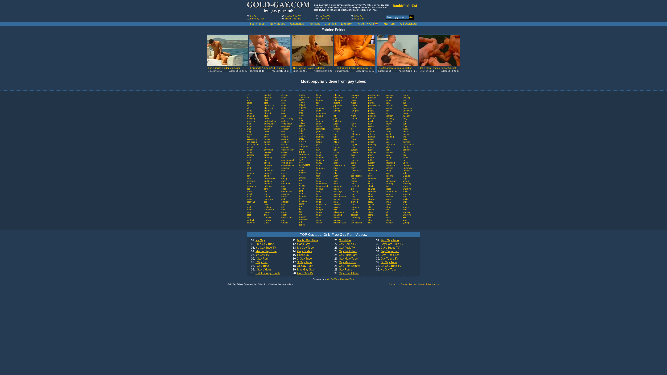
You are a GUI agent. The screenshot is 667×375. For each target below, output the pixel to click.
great (318, 139)
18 (248, 95)
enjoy (301, 139)
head (318, 173)
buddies (268, 181)
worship (406, 212)
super (388, 189)
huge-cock (321, 204)
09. (261, 269)
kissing (337, 129)
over (353, 155)
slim (370, 217)
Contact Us (394, 284)
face (301, 162)
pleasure (355, 199)
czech (284, 173)
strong (389, 171)
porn (353, 210)
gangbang (321, 113)
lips (335, 155)
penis (353, 178)
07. (259, 262)
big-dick (267, 95)
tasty (388, 217)
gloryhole (320, 129)
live (335, 158)
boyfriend (268, 150)
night (353, 116)
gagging (320, 108)
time (405, 126)
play (353, 197)
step (388, 142)
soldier (389, 108)
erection (302, 141)
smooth (389, 98)
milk (335, 210)
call (265, 191)
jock (335, 119)
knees (336, 134)
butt (265, 189)
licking (337, 152)
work (405, 210)
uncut (405, 163)
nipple (354, 119)
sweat (388, 202)
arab (249, 129)
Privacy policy (432, 284)
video (405, 173)
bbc (248, 189)
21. (342, 240)
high (318, 176)
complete (285, 126)
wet (404, 197)
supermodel (391, 191)
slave (370, 212)
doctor (284, 212)
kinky (336, 126)
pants (353, 163)
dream (302, 102)
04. (264, 251)
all (248, 108)
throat (405, 113)
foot (300, 214)
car (265, 202)
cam (266, 194)
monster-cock (340, 223)
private (371, 103)
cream (284, 145)
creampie (285, 147)
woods (406, 207)
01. (258, 240)
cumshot (285, 168)
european (303, 147)
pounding (355, 217)
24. (345, 251)
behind (250, 210)
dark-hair (285, 184)
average (250, 155)
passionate (356, 171)
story (388, 155)
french (302, 225)
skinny (371, 210)
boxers (267, 145)
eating (302, 123)
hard (318, 165)
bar (248, 176)
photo (353, 184)
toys (405, 139)
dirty (283, 210)
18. (303, 266)
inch (318, 217)
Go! (411, 17)
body (266, 119)
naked (354, 106)
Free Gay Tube (257, 19)
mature (337, 199)
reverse (371, 137)
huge (318, 202)
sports (388, 129)
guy (318, 145)
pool (353, 204)
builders (268, 184)
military (337, 207)
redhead (372, 132)
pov (352, 220)
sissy (370, 202)
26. (346, 258)
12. (301, 244)
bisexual (268, 98)
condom (285, 129)
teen (405, 100)
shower (371, 199)
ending (302, 136)
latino (336, 142)
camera (267, 197)
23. (344, 247)
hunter (319, 215)
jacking (337, 103)
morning (355, 95)
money (337, 217)
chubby (267, 220)
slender (371, 215)
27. (345, 262)
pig (352, 194)
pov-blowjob (357, 223)
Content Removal (409, 284)
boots (266, 132)
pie (352, 189)
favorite (302, 178)
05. (260, 255)
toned (405, 132)
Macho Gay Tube (293, 19)
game (319, 111)
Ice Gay (253, 16)
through (406, 116)
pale (353, 158)
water (405, 191)
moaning (338, 215)
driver (301, 110)
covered (285, 139)
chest (266, 215)
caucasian (269, 210)
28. (347, 266)
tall (387, 212)
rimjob (371, 142)
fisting (301, 204)
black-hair (268, 108)
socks (388, 100)
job (335, 116)
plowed (354, 202)
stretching (390, 163)
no (352, 121)
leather (337, 147)
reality (371, 126)
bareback (251, 181)
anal (249, 124)
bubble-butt (269, 178)
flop (300, 212)
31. (387, 240)
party (353, 168)
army (249, 132)
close (283, 106)
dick (283, 199)
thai (404, 103)
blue (266, 116)
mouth (354, 98)
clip (283, 103)
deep (283, 189)
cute (283, 171)
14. (302, 251)
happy (319, 163)
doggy (284, 215)
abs (248, 100)
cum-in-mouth (287, 160)
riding (371, 139)
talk (387, 210)
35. (387, 255)
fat (300, 175)
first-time (303, 201)
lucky (336, 176)
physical (355, 186)
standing (390, 137)
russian (371, 163)
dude (301, 115)
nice (353, 113)
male (336, 181)
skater (371, 204)
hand (318, 155)
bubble (267, 176)
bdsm (249, 191)
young (406, 223)
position (354, 215)
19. (303, 269)
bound (267, 142)
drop (301, 113)
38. (388, 266)
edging (302, 128)
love (335, 171)
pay (352, 173)
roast (370, 150)
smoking (390, 95)
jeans (336, 108)
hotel (318, 197)
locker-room (339, 165)
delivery (285, 194)
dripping (303, 108)
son (387, 113)
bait (248, 165)
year (405, 220)
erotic (301, 144)
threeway (407, 111)
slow (370, 220)
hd (317, 171)
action (249, 103)
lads (335, 137)
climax (284, 100)
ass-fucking (252, 139)
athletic (250, 150)
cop (283, 132)
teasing (406, 98)
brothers (268, 165)
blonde (267, 111)
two (404, 160)
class (266, 223)
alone (249, 111)
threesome (408, 108)
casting (267, 207)
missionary (339, 212)
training (406, 142)
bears (249, 199)
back (249, 160)
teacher (389, 223)
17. (302, 262)
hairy (318, 152)
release (371, 134)
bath (249, 184)
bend (249, 212)
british (267, 163)
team (405, 95)
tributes (406, 147)
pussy (371, 119)
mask (336, 189)
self (370, 176)
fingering (303, 196)
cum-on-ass (287, 163)
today (405, 129)
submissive (391, 181)
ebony (302, 126)
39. (386, 269)
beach (250, 194)
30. (346, 273)
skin (370, 207)
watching (407, 189)
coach (284, 113)
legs (335, 150)
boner (267, 129)
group (319, 142)
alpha (249, 113)
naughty (355, 111)
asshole (250, 147)
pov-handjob (374, 95)
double (284, 223)
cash (266, 204)
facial (301, 167)
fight (301, 191)
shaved (371, 189)
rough (371, 158)
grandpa (320, 137)
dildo (283, 204)
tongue (406, 134)
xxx (404, 217)
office (353, 126)
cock (283, 116)
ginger (319, 124)
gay (318, 119)
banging (250, 173)
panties (354, 160)
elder (301, 131)
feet (300, 183)
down (301, 100)
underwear (408, 168)
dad (283, 176)
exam (301, 149)
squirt (388, 134)
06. (260, 258)
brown (267, 168)
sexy (370, 184)
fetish (301, 188)
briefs (266, 160)
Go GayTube (333, 279)
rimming (372, 145)
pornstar (355, 212)
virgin (405, 178)
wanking (407, 184)
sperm (389, 124)
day (283, 186)
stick (388, 147)
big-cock (251, 223)
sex (370, 181)
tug (404, 155)
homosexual (322, 186)
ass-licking (252, 142)
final (301, 194)
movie (354, 100)
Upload (421, 284)
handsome (321, 160)
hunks (319, 212)
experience (304, 154)
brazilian (268, 152)
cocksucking (287, 119)
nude (353, 124)
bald (249, 168)
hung (318, 207)
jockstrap (338, 121)
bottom (267, 139)
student (389, 176)
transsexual (408, 145)
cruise (284, 152)
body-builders (270, 121)
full (317, 103)
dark (283, 181)
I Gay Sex (358, 16)
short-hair (372, 191)
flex (300, 207)
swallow (389, 197)
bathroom (251, 186)
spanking (390, 119)
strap (388, 160)
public (371, 111)
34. (387, 251)
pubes (371, 108)
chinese (267, 217)
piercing (355, 191)
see (370, 173)
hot (317, 194)
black (266, 103)
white (405, 199)
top (404, 137)
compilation (286, 124)
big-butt (250, 220)
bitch (266, 100)
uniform (406, 171)
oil (352, 129)
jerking (337, 111)
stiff (387, 150)
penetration (356, 176)
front (318, 98)
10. (265, 273)
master (337, 194)
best (249, 215)
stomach (390, 152)
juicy (336, 124)
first (300, 199)
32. (390, 244)
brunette (268, 173)
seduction (372, 171)
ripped (371, 147)
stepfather (390, 145)
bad (248, 163)
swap (388, 199)
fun (317, 106)
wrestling (407, 215)
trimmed (407, 150)
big (248, 217)
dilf (282, 207)
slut (370, 223)
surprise (389, 194)
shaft (370, 186)
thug (405, 119)
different (285, 202)
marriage (338, 186)
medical (337, 204)
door (283, 220)
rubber (371, 160)
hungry (319, 210)
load (336, 160)
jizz (335, 113)
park (353, 165)
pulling (371, 113)
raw (370, 124)
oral (353, 142)
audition (250, 152)
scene (371, 165)
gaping (319, 116)
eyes (301, 160)
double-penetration (304, 96)
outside (354, 152)
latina (336, 139)
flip (300, 209)
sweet (388, 204)
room (370, 155)
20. (303, 273)
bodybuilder (269, 124)
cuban (284, 155)
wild (405, 204)
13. (303, 247)
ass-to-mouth (253, 145)
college (284, 121)
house (319, 199)
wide (405, 202)
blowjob (267, 113)
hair (318, 150)
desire (284, 197)
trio (404, 152)
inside (319, 223)
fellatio (302, 186)
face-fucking (304, 165)
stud (388, 173)
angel (249, 126)
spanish (389, 116)
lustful (336, 178)
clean (284, 98)
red (369, 129)
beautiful (251, 202)
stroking (389, 168)
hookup (319, 189)
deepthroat (286, 191)
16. (302, 258)
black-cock (269, 106)
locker (336, 163)
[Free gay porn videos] (279, 7)
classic (284, 95)
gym (318, 147)
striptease (390, 165)
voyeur (406, 181)
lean (336, 145)
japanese (338, 106)
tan (387, 215)
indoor (319, 220)
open (353, 139)
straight (389, 158)
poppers (355, 207)
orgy (353, 147)
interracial (338, 98)
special (389, 121)
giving (319, 126)
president (372, 98)
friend (319, 95)
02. (262, 244)
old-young (355, 134)
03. (263, 247)
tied (404, 121)
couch (284, 134)
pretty (370, 100)
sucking (389, 184)
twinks (406, 158)
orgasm (354, 145)
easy (301, 121)
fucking (319, 100)
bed (248, 204)
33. (388, 247)
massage (338, 191)
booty (266, 134)
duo (300, 118)
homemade (321, 184)
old (352, 132)
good (318, 132)
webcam (407, 194)
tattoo (388, 220)
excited (302, 152)
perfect (354, 181)
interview (338, 100)
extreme (302, 157)
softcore (389, 106)
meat (336, 202)
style (388, 178)
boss (266, 137)
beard (249, 197)
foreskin (302, 217)
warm (405, 186)
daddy (284, 178)
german (319, 121)
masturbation (340, 197)
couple (284, 137)
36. (387, 258)
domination (286, 217)
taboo (388, 207)
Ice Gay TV (325, 16)
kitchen (337, 132)
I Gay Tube (359, 19)
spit (387, 126)
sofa (388, 103)
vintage (406, 176)
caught (267, 212)
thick (405, 106)
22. (345, 244)
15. (301, 255)
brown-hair (269, 171)
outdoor (354, 150)
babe (249, 158)
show (370, 197)
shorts (371, 194)
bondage (268, 126)
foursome (303, 220)
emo (301, 134)
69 (248, 98)
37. (386, 262)
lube (336, 173)
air (248, 106)
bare (249, 178)
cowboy (285, 142)
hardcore (320, 168)
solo (388, 111)
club (283, 111)
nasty (353, 108)
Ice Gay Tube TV (293, 16)
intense (337, 95)
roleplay (372, 152)
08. (260, 266)
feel (300, 181)
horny (319, 191)
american (251, 121)
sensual (372, 178)
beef (249, 207)
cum (283, 158)
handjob (320, 158)
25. (345, 255)
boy (265, 147)
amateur (250, 116)
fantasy (302, 173)
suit (387, 186)
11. (305, 240)
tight (405, 124)
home (319, 181)
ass (248, 137)
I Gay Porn (325, 19)
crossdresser (287, 150)
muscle (354, 103)
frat (300, 222)
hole (318, 178)
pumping (372, 116)
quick (370, 121)
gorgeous (320, 134)
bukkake (268, 186)
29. (343, 269)
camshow (268, 199)
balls (249, 171)
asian (249, 134)
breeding (268, 158)
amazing (251, 119)
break (266, 155)
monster (337, 220)
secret (371, 168)
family (301, 170)
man (336, 184)
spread (389, 132)
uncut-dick (408, 165)
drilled (302, 105)
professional (374, 106)
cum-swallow (287, 165)
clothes (284, 108)
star (387, 139)
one (353, 137)
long (336, 168)
